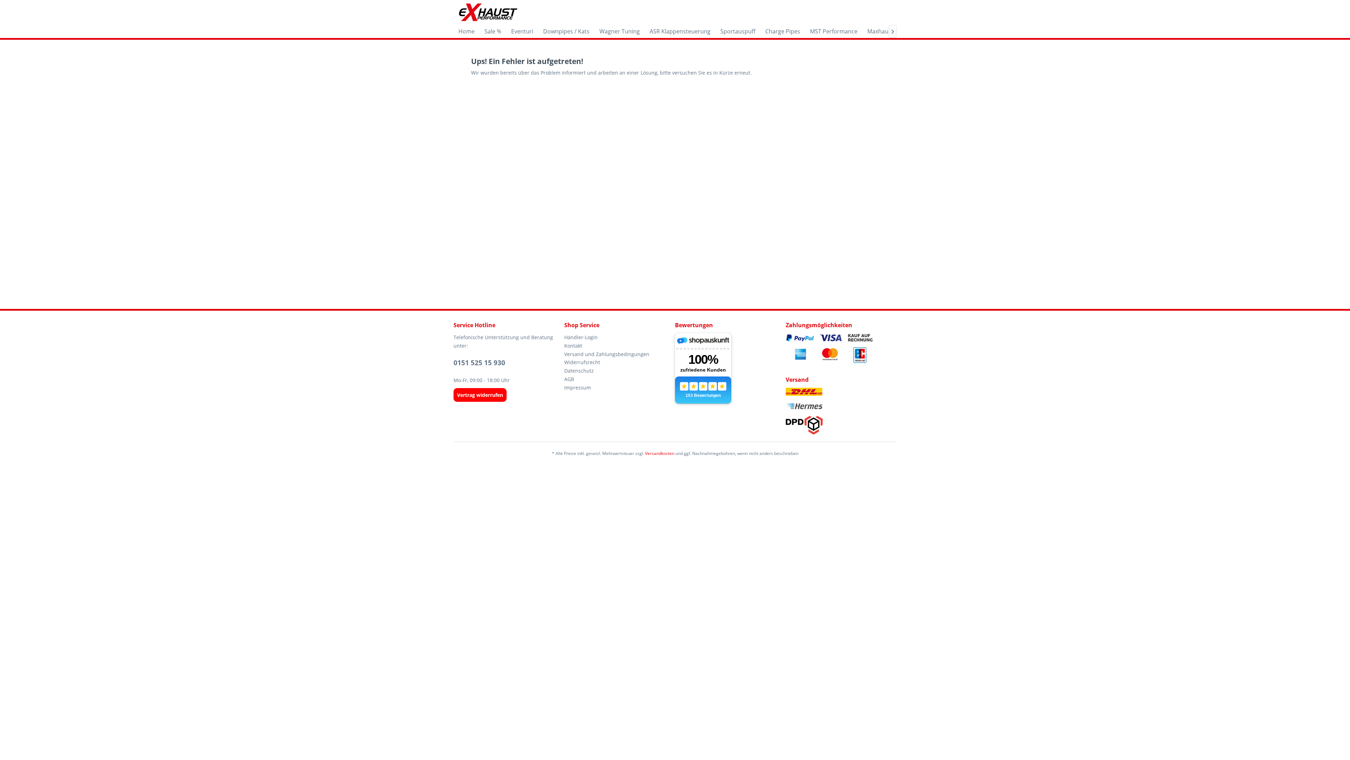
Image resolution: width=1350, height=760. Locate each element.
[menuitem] (467, 31)
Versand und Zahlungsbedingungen (606, 354)
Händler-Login (581, 337)
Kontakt (573, 345)
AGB (569, 379)
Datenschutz (579, 370)
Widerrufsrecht (582, 362)
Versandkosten (659, 453)
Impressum (577, 387)
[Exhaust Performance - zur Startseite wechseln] (488, 12)
